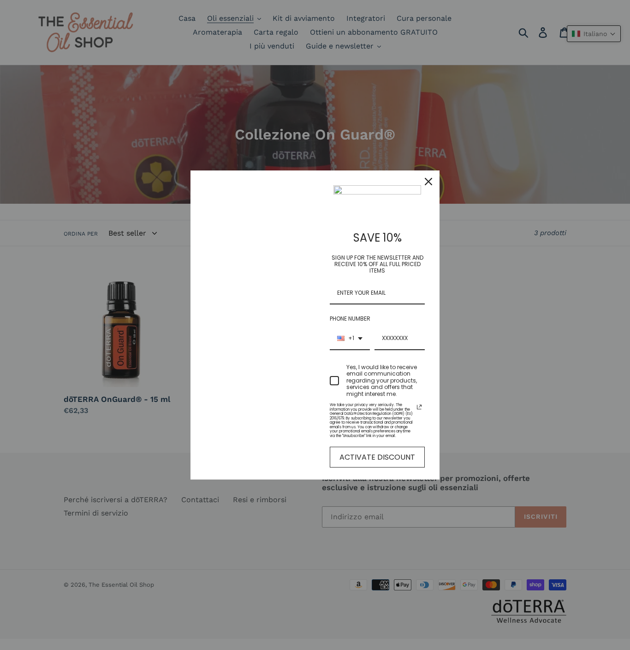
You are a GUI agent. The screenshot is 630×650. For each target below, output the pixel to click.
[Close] (428, 181)
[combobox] (350, 339)
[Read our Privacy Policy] (419, 407)
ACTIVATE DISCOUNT (377, 457)
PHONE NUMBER (350, 318)
